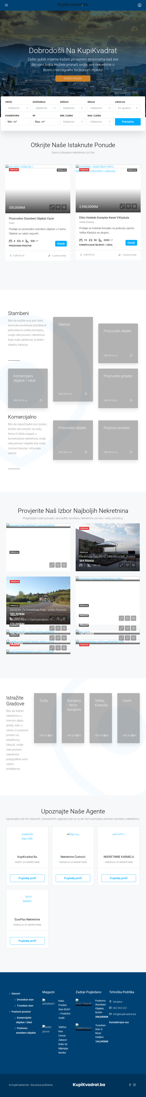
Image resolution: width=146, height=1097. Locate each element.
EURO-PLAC (19, 255)
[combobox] (18, 108)
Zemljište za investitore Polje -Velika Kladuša (107, 218)
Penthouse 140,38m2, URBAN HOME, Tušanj (36, 218)
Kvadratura (12, 115)
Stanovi (16, 993)
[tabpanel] (38, 213)
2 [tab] (70, 273)
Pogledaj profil (27, 878)
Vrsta (8, 102)
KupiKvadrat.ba (27, 857)
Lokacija (120, 102)
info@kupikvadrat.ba (124, 1014)
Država (64, 102)
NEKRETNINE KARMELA (119, 857)
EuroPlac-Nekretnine (27, 919)
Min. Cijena (66, 115)
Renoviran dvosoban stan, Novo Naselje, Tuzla (39, 556)
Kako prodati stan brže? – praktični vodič (64, 1009)
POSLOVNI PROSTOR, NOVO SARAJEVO (104, 619)
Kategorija (39, 102)
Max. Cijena (94, 115)
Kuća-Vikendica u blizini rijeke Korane (103, 609)
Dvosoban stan (25, 999)
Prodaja (14, 552)
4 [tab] (81, 273)
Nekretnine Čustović (73, 857)
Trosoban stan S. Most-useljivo (29, 629)
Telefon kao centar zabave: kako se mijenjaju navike (63, 1040)
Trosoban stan (25, 1005)
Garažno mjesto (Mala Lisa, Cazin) (31, 639)
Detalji (61, 243)
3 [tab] (75, 273)
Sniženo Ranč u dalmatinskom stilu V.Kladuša (39, 619)
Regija (91, 102)
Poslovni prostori (21, 1011)
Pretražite (128, 121)
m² (34, 115)
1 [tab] (65, 273)
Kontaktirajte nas (119, 1022)
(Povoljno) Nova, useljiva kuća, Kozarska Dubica (109, 629)
